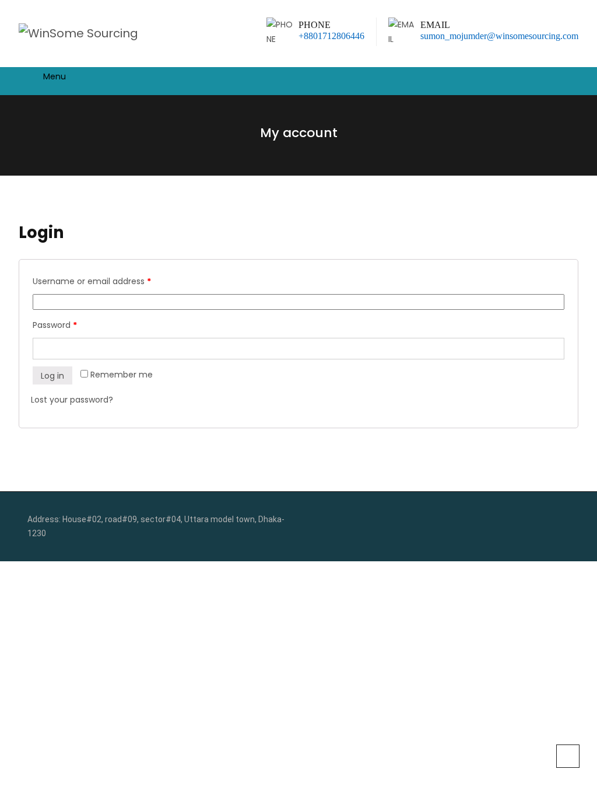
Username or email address (92, 281)
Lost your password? (72, 400)
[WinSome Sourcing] (78, 33)
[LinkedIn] (566, 520)
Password (55, 325)
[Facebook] (548, 520)
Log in (52, 376)
